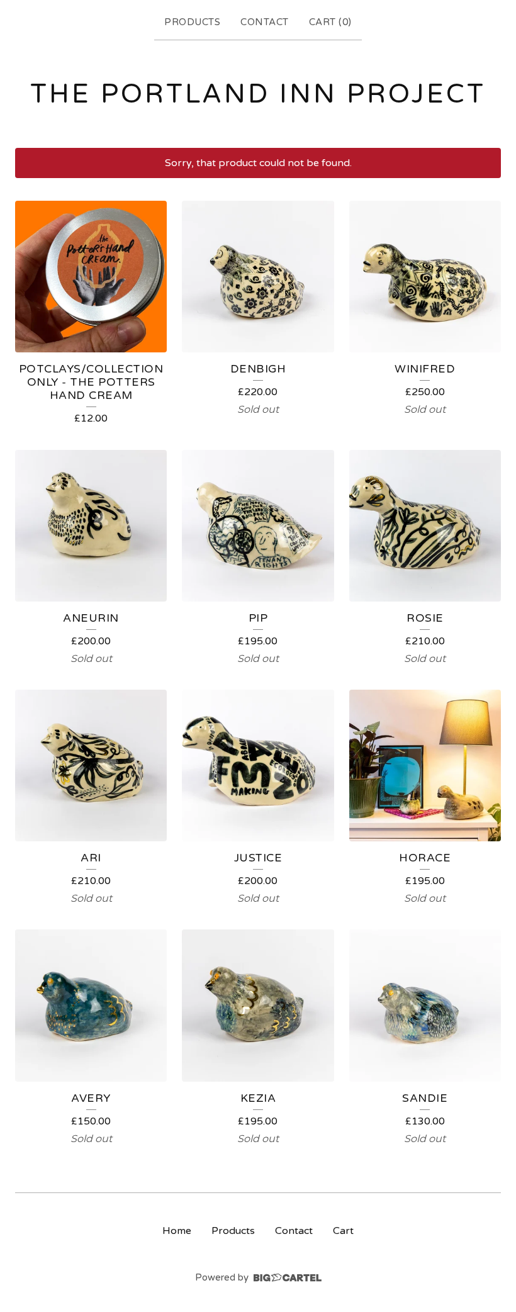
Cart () (330, 22)
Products (192, 22)
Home (176, 1231)
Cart (343, 1231)
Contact (264, 22)
